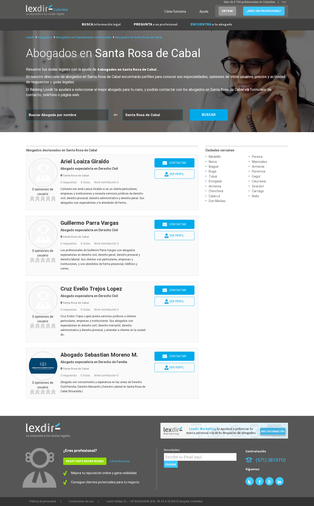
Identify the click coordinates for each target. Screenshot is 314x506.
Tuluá (213, 176)
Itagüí (256, 176)
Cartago (258, 191)
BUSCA (101, 24)
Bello (255, 196)
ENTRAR (227, 11)
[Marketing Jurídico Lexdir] (224, 431)
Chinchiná (216, 191)
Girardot (258, 186)
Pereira (257, 156)
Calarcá (214, 196)
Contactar (176, 162)
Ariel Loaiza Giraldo (84, 161)
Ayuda (204, 11)
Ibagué (214, 166)
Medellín (215, 156)
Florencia (258, 171)
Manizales (259, 162)
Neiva (213, 162)
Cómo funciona (175, 11)
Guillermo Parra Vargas (89, 223)
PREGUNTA (155, 24)
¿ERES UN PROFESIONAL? (263, 11)
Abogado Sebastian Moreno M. (99, 355)
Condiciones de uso (81, 501)
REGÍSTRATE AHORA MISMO (85, 461)
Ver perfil (176, 174)
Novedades (172, 450)
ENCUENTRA (211, 24)
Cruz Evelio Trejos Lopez (91, 289)
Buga (212, 171)
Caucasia (259, 181)
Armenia (258, 166)
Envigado (215, 181)
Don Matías (217, 201)
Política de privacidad (42, 501)
